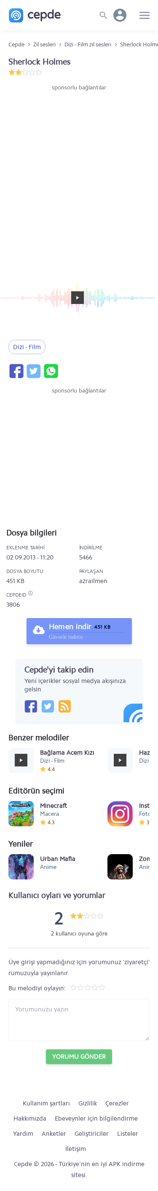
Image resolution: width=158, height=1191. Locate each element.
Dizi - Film (27, 347)
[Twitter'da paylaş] (33, 371)
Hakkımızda (29, 1118)
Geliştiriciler (92, 1133)
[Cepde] (34, 15)
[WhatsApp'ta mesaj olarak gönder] (50, 371)
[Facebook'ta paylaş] (16, 371)
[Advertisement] (79, 175)
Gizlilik (87, 1103)
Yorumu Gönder (79, 1056)
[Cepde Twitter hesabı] (47, 706)
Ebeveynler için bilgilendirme (96, 1118)
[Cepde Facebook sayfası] (30, 706)
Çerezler (117, 1103)
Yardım (23, 1133)
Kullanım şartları (46, 1103)
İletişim (75, 1149)
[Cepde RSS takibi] (64, 706)
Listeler (127, 1133)
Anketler (54, 1133)
